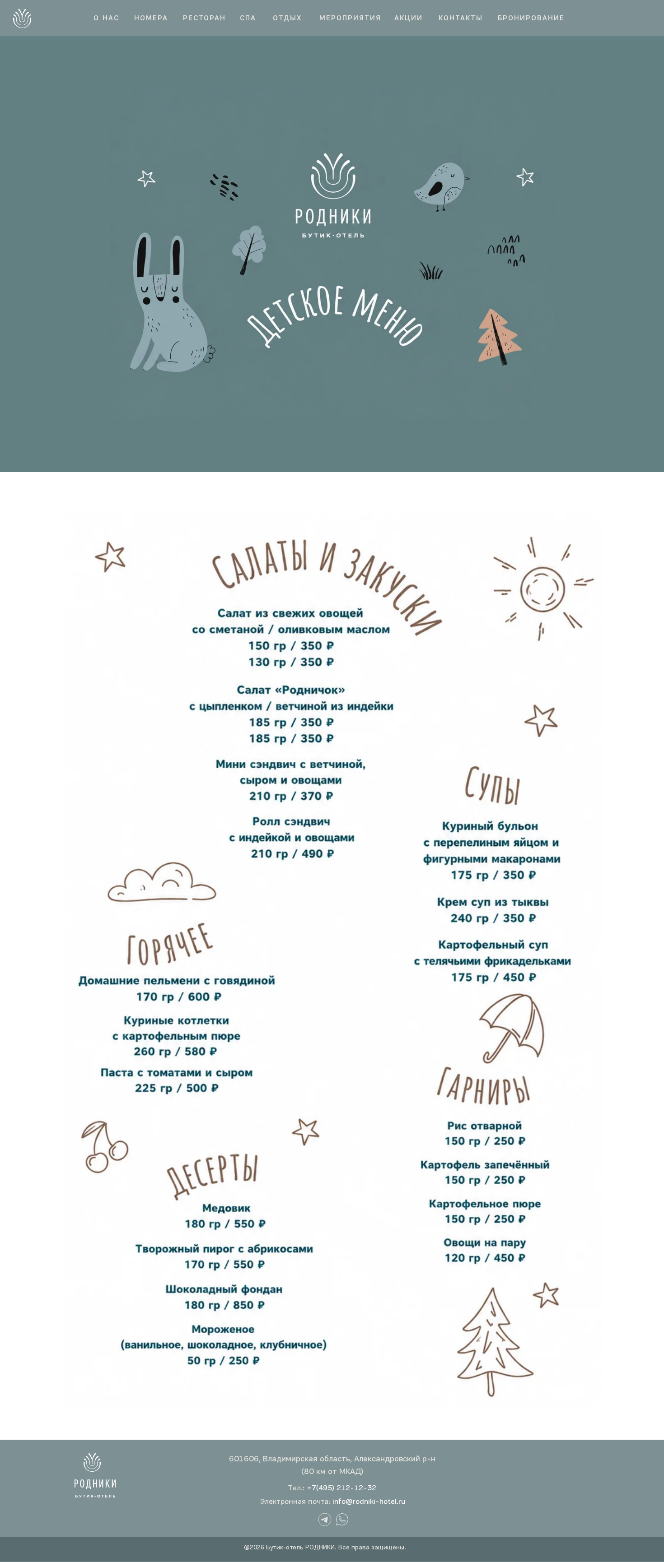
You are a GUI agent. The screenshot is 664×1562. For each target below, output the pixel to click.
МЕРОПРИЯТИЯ (350, 18)
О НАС (106, 18)
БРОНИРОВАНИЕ (531, 18)
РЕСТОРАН (204, 18)
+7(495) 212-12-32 (341, 1488)
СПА (248, 18)
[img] (342, 1519)
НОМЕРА (151, 18)
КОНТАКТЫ (461, 18)
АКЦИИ (408, 18)
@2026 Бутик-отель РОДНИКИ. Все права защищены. (325, 1547)
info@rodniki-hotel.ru (368, 1502)
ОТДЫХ (287, 18)
